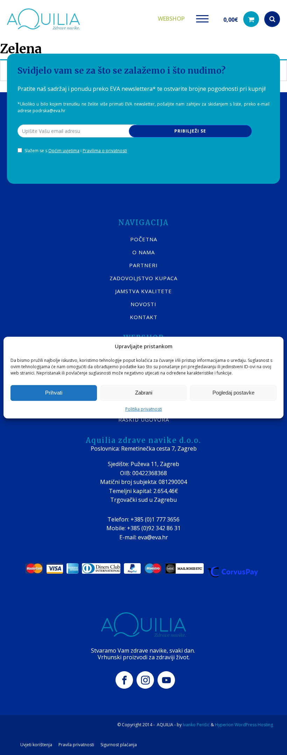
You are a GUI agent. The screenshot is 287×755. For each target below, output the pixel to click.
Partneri (143, 265)
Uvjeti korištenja (36, 745)
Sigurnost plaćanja (118, 745)
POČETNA (143, 239)
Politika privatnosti (143, 409)
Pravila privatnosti (76, 745)
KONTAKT (144, 317)
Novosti (143, 304)
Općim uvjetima (63, 151)
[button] (241, 19)
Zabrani (143, 393)
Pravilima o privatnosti (105, 151)
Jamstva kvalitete (143, 291)
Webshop (171, 18)
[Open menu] (202, 19)
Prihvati (53, 393)
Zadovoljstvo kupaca (143, 278)
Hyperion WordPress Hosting (244, 725)
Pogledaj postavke (233, 393)
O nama (143, 252)
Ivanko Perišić (196, 725)
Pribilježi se (190, 131)
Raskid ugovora (143, 419)
